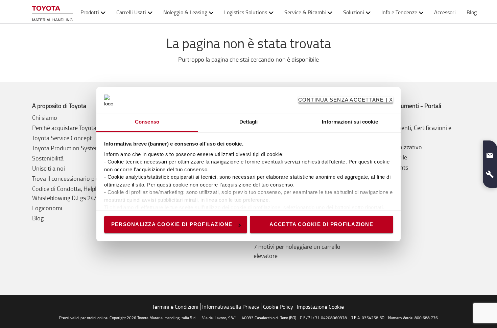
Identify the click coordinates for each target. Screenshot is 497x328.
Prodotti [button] (89, 12)
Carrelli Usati (131, 12)
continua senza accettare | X (345, 100)
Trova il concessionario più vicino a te (79, 178)
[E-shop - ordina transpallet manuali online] (52, 12)
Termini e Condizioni (175, 306)
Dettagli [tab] (248, 122)
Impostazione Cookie (320, 306)
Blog (472, 12)
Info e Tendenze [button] (399, 12)
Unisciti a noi (48, 168)
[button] (490, 152)
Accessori (445, 12)
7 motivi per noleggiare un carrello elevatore (297, 251)
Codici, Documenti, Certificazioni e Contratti (407, 132)
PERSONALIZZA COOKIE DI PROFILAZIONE (172, 224)
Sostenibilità (48, 158)
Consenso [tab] (147, 122)
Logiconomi (47, 208)
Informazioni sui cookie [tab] (350, 122)
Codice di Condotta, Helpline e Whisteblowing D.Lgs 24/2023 (71, 193)
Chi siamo (44, 117)
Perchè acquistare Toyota (64, 128)
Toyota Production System (66, 148)
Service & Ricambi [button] (305, 12)
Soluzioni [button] (353, 12)
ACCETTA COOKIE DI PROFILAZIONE (321, 224)
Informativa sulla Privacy (230, 306)
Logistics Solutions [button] (245, 12)
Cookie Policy (278, 306)
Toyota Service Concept (62, 138)
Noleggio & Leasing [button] (185, 12)
